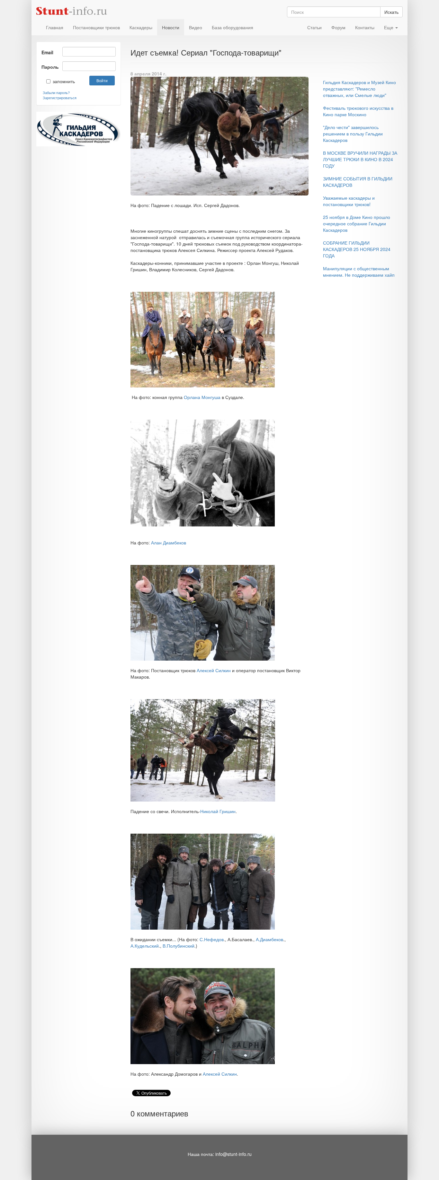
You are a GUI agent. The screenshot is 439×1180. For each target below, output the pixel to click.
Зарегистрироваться (59, 97)
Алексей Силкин (214, 670)
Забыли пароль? (56, 92)
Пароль (49, 67)
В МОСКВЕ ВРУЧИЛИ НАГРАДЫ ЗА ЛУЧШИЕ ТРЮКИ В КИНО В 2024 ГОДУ (360, 159)
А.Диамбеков (269, 939)
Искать (391, 12)
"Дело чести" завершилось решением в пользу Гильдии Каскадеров (353, 133)
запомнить (59, 81)
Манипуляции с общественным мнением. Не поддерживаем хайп (359, 271)
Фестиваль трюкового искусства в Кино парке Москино (358, 111)
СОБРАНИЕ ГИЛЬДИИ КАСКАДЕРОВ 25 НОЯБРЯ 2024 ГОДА (356, 249)
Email (47, 52)
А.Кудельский (144, 945)
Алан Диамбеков (168, 542)
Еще (389, 27)
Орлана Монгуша (202, 397)
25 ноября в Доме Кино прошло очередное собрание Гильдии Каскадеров (356, 223)
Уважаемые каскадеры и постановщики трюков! (349, 201)
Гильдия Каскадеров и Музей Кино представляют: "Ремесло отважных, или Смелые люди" (359, 88)
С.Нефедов (212, 939)
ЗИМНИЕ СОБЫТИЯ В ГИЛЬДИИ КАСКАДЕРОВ (357, 181)
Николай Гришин (218, 811)
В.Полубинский (178, 945)
